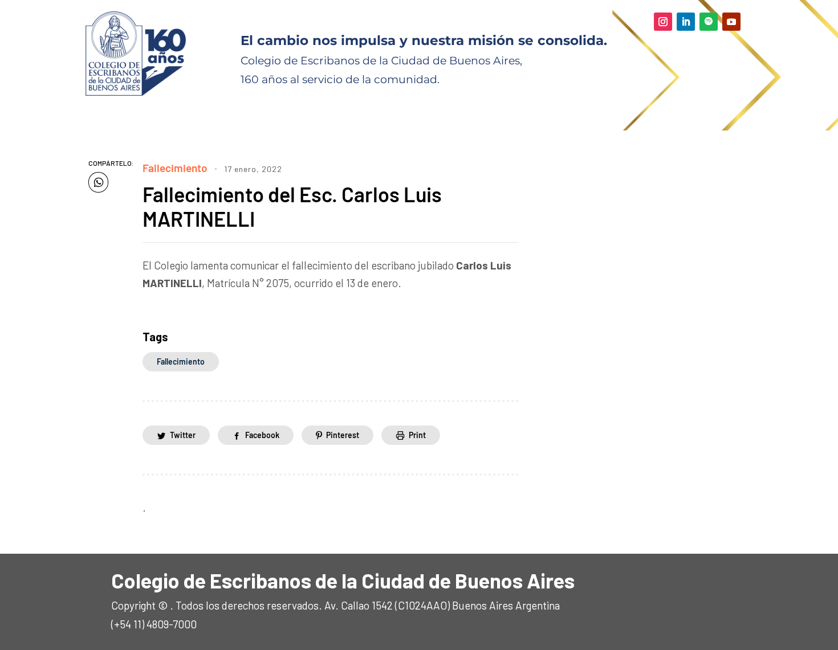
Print (417, 435)
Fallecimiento (175, 167)
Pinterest (342, 435)
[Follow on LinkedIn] (686, 22)
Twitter (183, 435)
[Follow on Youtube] (731, 22)
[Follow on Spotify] (708, 22)
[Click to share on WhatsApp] (98, 182)
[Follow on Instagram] (663, 22)
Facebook (262, 435)
